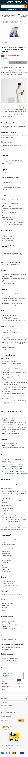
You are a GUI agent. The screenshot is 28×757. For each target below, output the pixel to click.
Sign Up (21, 720)
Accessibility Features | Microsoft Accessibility (13, 468)
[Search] (25, 6)
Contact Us (9, 746)
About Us (2, 745)
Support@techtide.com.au (9, 708)
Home (2, 20)
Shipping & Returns (9, 745)
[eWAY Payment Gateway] (14, 740)
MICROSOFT (5, 53)
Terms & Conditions (17, 745)
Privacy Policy (3, 746)
